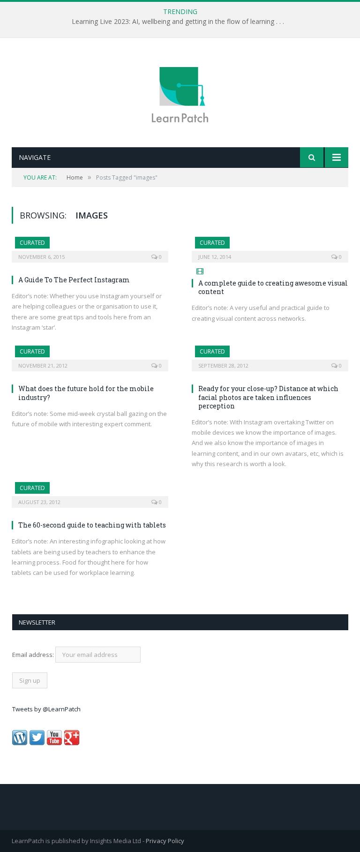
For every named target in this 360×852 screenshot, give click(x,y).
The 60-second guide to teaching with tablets (92, 524)
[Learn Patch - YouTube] (54, 743)
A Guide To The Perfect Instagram (74, 279)
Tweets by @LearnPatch (46, 709)
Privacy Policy (165, 841)
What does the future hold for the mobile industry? (86, 392)
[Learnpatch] (180, 94)
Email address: (33, 654)
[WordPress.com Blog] (19, 743)
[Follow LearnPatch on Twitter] (37, 743)
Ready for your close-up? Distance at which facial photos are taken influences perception (268, 397)
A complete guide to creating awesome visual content (273, 287)
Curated (32, 243)
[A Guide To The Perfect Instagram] (90, 246)
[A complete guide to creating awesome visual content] (270, 246)
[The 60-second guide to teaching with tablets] (90, 492)
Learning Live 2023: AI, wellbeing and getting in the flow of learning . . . (178, 21)
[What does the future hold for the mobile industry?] (90, 355)
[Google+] (71, 743)
